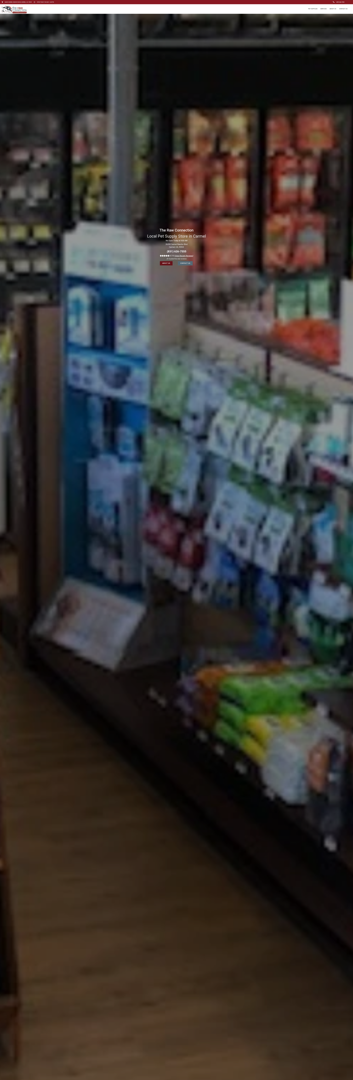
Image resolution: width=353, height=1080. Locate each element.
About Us (166, 263)
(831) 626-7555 (176, 251)
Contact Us (185, 263)
